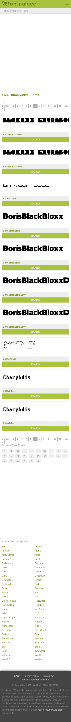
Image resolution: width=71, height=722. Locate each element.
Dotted (38, 584)
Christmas (40, 567)
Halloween (40, 601)
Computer (40, 571)
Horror (5, 609)
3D (3, 546)
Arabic (38, 550)
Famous (39, 588)
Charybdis (8, 391)
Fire (37, 592)
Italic (4, 613)
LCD (37, 613)
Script (37, 647)
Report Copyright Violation (35, 679)
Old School (40, 630)
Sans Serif (40, 642)
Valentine (6, 655)
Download (35, 139)
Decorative (40, 576)
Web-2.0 (6, 659)
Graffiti (38, 596)
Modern (38, 621)
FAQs (17, 676)
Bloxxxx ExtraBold (12, 134)
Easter (5, 588)
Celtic (4, 567)
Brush (38, 559)
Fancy (5, 592)
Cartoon (39, 563)
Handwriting (8, 605)
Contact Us (48, 676)
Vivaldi (38, 655)
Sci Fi (4, 647)
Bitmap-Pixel (8, 559)
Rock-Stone (7, 638)
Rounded (39, 638)
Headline (39, 605)
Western (39, 659)
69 (60, 106)
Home (5, 11)
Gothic (5, 596)
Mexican (6, 621)
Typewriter (40, 651)
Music (38, 626)
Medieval (39, 617)
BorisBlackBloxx (12, 231)
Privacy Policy (31, 676)
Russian (6, 642)
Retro (37, 634)
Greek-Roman (9, 601)
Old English (7, 630)
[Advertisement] (35, 54)
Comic (5, 571)
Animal (5, 550)
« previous (5, 104)
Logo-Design (8, 617)
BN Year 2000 (10, 198)
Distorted (6, 584)
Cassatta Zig (9, 359)
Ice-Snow (39, 609)
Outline (5, 634)
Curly (4, 576)
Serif (4, 651)
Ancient (38, 546)
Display (38, 580)
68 (55, 106)
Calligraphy (7, 563)
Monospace (7, 626)
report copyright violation (50, 710)
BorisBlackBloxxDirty (14, 295)
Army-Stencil (8, 555)
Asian (37, 555)
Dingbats (6, 580)
